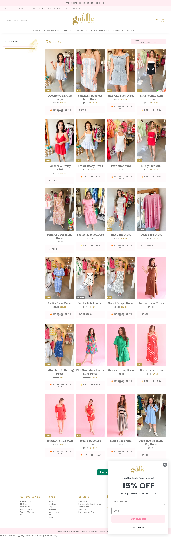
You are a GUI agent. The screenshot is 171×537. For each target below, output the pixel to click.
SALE (130, 30)
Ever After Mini (121, 166)
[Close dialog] (165, 464)
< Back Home (11, 42)
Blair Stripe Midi (121, 440)
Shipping (24, 515)
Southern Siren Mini (59, 440)
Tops (66, 30)
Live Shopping (72, 9)
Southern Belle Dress (90, 234)
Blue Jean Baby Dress (120, 95)
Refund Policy (26, 509)
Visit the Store (84, 507)
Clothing (50, 30)
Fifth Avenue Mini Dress (151, 97)
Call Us (31, 9)
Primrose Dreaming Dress (59, 236)
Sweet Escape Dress (120, 303)
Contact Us (25, 507)
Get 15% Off (138, 519)
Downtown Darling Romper (60, 97)
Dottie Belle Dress (151, 370)
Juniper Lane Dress (151, 303)
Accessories (99, 30)
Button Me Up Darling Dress (60, 371)
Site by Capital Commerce (104, 531)
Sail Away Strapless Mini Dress (90, 97)
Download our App (86, 512)
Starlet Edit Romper (90, 303)
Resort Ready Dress (90, 166)
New (36, 30)
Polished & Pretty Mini (60, 167)
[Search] (44, 20)
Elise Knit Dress (120, 234)
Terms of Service (27, 512)
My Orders (24, 504)
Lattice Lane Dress (60, 303)
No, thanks (138, 527)
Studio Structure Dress (90, 442)
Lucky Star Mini (151, 166)
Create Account (27, 501)
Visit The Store (14, 9)
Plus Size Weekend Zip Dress (151, 442)
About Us (82, 509)
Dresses (80, 30)
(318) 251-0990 (84, 501)
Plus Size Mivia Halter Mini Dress (90, 371)
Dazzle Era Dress (151, 234)
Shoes (117, 30)
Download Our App (50, 9)
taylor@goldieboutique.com (90, 504)
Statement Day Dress (120, 370)
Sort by (137, 41)
